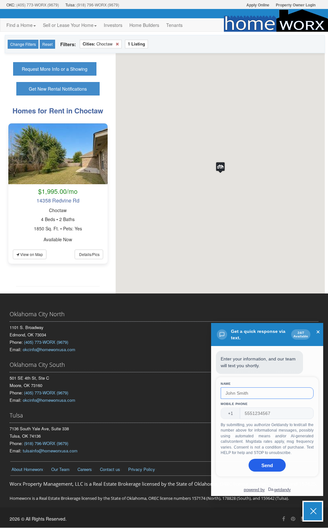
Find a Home (19, 25)
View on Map (31, 254)
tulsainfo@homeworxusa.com (50, 451)
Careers (85, 469)
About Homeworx (27, 469)
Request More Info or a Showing (54, 69)
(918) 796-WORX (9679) (98, 4)
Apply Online (257, 5)
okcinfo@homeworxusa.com (49, 349)
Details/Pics (89, 254)
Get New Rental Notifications (58, 89)
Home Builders (144, 25)
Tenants (174, 25)
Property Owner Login (296, 5)
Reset (47, 44)
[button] (220, 167)
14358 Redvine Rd (58, 200)
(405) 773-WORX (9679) (37, 4)
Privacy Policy (141, 469)
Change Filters (23, 44)
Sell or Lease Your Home (68, 25)
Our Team (60, 469)
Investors (113, 25)
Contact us (110, 469)
